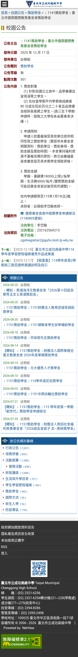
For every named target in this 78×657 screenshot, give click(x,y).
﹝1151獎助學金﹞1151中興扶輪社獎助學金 (35, 394)
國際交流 (15, 498)
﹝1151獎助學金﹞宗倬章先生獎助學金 (31, 338)
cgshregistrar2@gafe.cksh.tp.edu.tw (46, 240)
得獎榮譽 (16, 454)
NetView (28, 628)
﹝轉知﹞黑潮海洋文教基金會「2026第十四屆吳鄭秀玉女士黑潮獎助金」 (38, 292)
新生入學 (15, 504)
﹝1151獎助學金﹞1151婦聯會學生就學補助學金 (38, 325)
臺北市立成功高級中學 (53, 623)
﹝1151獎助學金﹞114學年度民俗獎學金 (33, 381)
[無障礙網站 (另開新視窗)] (39, 641)
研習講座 (17, 473)
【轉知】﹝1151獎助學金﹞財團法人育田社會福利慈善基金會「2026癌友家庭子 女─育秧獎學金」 (39, 426)
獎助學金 (16, 491)
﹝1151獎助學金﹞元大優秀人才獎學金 (31, 368)
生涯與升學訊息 (21, 479)
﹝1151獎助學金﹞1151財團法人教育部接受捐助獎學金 (38, 310)
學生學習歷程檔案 (23, 485)
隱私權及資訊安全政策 (17, 534)
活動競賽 (17, 460)
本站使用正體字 (12, 540)
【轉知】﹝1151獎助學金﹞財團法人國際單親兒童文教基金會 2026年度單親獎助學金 (38, 353)
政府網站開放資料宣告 (17, 527)
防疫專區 (16, 510)
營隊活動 (20, 466)
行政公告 (17, 448)
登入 (4, 553)
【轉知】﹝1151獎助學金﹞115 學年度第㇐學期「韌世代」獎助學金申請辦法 (38, 409)
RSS (4, 547)
